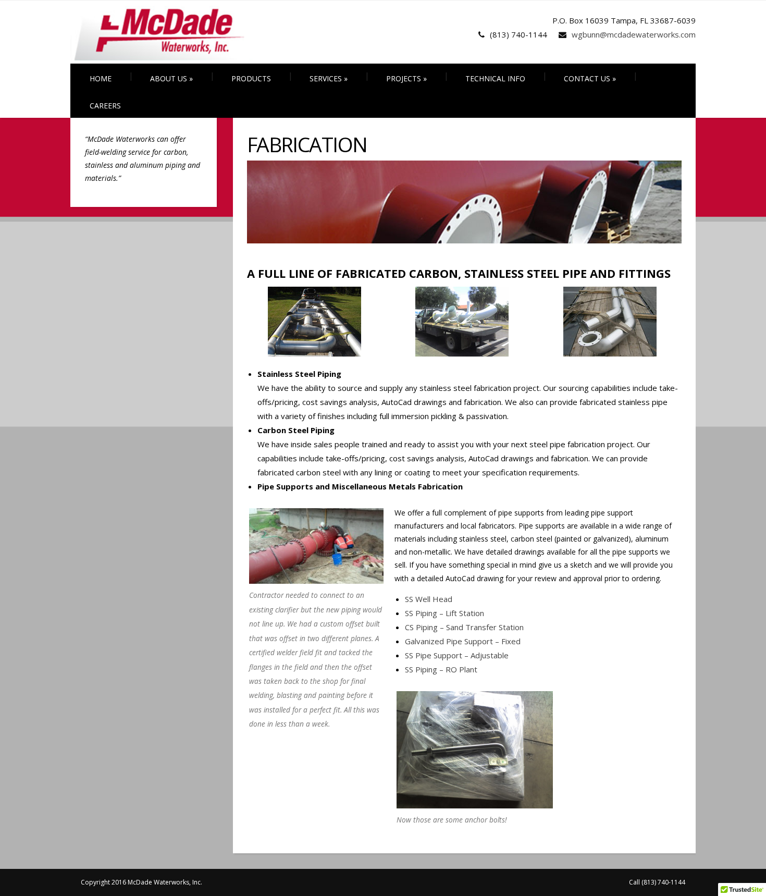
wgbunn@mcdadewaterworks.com (634, 34)
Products (251, 78)
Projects (406, 78)
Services (329, 78)
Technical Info (495, 78)
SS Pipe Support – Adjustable (457, 655)
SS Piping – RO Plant (441, 669)
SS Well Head (428, 599)
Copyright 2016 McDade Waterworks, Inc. (141, 882)
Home (101, 78)
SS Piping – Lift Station (444, 613)
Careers (105, 106)
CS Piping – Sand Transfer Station (464, 627)
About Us (171, 78)
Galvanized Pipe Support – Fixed (463, 641)
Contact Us (590, 78)
